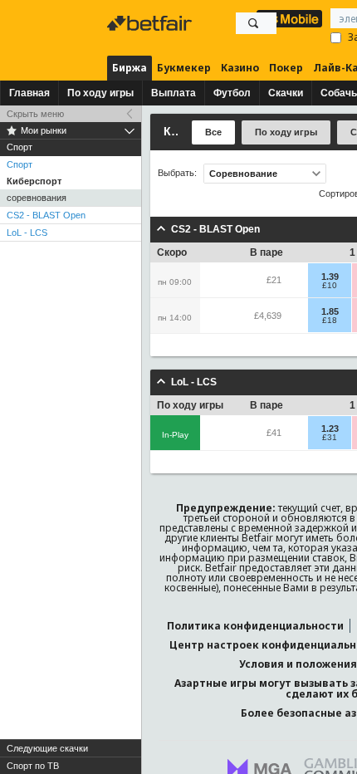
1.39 (330, 276)
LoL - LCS (27, 233)
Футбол (232, 93)
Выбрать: (177, 173)
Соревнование (243, 174)
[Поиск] (253, 23)
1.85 (330, 311)
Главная (29, 93)
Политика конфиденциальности (255, 626)
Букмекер (184, 68)
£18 (329, 320)
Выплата (173, 93)
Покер (286, 68)
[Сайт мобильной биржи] (289, 18)
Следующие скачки (47, 748)
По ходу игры (100, 93)
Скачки (285, 93)
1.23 (330, 428)
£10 (329, 286)
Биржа (129, 68)
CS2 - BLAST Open (46, 215)
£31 (329, 438)
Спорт (19, 164)
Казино (240, 68)
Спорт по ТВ (33, 766)
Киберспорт (34, 181)
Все (213, 132)
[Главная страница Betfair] (151, 23)
